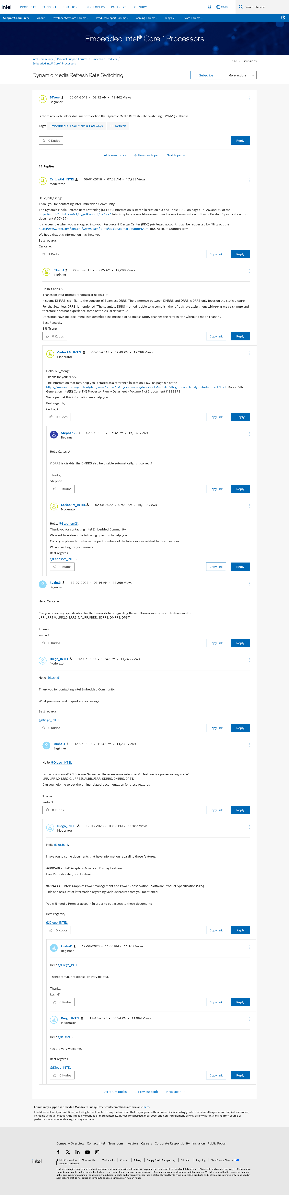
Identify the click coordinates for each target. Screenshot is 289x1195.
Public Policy (216, 1143)
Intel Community (42, 59)
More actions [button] (237, 75)
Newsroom (115, 1143)
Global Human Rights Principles (169, 1175)
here (146, 1107)
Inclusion (198, 1143)
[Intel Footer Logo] (37, 1160)
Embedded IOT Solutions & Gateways (76, 125)
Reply (240, 140)
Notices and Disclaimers (191, 1172)
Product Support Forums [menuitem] (111, 18)
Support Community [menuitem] (16, 18)
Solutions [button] (71, 7)
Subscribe (206, 75)
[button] (248, 98)
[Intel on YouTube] (87, 1152)
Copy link (216, 254)
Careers (146, 1143)
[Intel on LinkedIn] (77, 1152)
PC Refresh (118, 125)
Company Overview (70, 1143)
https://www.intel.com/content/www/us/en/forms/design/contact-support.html (94, 228)
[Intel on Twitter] (68, 1152)
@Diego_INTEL (49, 720)
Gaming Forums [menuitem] (145, 18)
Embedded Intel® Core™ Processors (54, 63)
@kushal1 (54, 677)
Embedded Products (104, 59)
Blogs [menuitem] (168, 18)
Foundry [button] (140, 7)
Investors (132, 1143)
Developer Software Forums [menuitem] (69, 18)
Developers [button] (95, 7)
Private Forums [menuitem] (191, 18)
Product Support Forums (72, 59)
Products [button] (28, 7)
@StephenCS (68, 523)
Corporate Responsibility (172, 1143)
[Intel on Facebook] (58, 1152)
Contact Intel (96, 1143)
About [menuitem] (41, 18)
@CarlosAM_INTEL (63, 558)
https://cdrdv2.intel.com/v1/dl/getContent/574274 (75, 214)
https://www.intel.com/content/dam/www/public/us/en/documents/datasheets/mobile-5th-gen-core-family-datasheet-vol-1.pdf (136, 387)
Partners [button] (118, 7)
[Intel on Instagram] (97, 1152)
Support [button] (49, 7)
